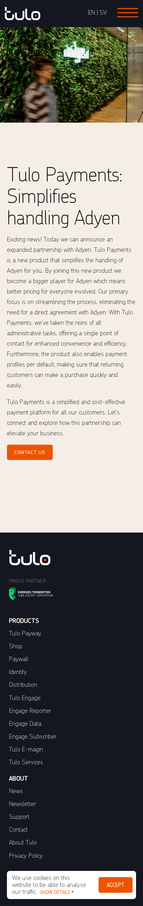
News (16, 791)
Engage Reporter (30, 711)
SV (103, 12)
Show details (55, 892)
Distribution (23, 685)
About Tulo (23, 842)
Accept (115, 885)
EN (91, 12)
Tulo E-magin (26, 749)
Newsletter (22, 804)
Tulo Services (26, 762)
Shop (15, 646)
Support (19, 817)
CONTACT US (29, 452)
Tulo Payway (25, 633)
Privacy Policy (26, 855)
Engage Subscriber (33, 736)
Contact (18, 829)
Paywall (18, 659)
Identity (18, 672)
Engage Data (25, 723)
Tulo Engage (25, 698)
